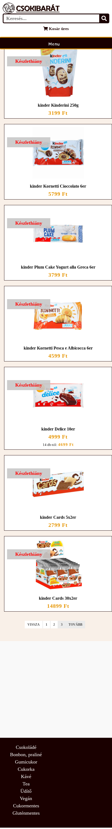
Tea (26, 783)
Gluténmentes (26, 813)
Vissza (33, 624)
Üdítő (26, 791)
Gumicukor (26, 762)
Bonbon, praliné (26, 754)
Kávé (26, 776)
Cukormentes (26, 805)
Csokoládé (26, 747)
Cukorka (26, 769)
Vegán (26, 798)
